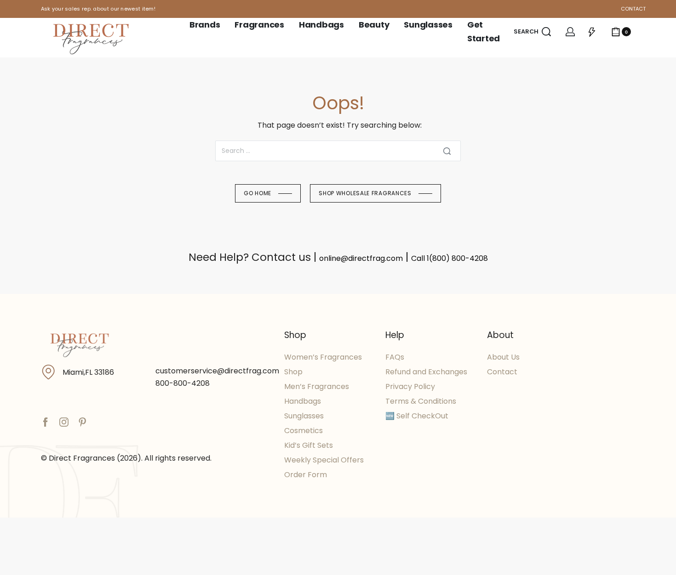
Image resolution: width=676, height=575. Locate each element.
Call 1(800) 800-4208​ (449, 258)
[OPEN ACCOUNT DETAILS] (570, 32)
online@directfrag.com (361, 258)
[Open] (592, 32)
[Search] (447, 151)
